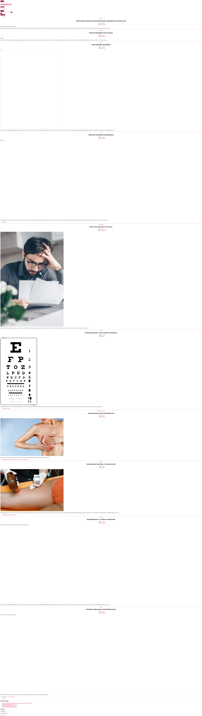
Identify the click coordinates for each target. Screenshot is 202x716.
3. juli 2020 (103, 336)
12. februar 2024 (102, 138)
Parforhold (101, 30)
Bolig (101, 42)
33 (8, 696)
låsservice (5, 222)
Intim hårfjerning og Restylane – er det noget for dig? (101, 464)
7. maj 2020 (103, 467)
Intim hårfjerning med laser (8, 514)
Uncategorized (101, 224)
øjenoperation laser (7, 408)
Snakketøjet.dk (5, 4)
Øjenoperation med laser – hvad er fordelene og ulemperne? (101, 332)
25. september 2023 (102, 230)
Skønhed (101, 461)
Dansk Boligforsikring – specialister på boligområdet (101, 519)
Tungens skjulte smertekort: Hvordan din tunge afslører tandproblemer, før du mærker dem (101, 20)
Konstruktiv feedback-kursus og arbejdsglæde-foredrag (101, 609)
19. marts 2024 (102, 48)
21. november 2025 (102, 24)
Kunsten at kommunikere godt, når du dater (101, 32)
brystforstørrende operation (8, 459)
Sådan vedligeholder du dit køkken (101, 44)
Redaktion (103, 23)
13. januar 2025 (102, 36)
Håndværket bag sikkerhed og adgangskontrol (101, 134)
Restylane (14, 514)
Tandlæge (101, 18)
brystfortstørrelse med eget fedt (18, 459)
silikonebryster (26, 459)
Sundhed (101, 330)
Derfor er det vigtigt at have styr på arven (101, 226)
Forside (4, 8)
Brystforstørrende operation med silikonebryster (101, 413)
